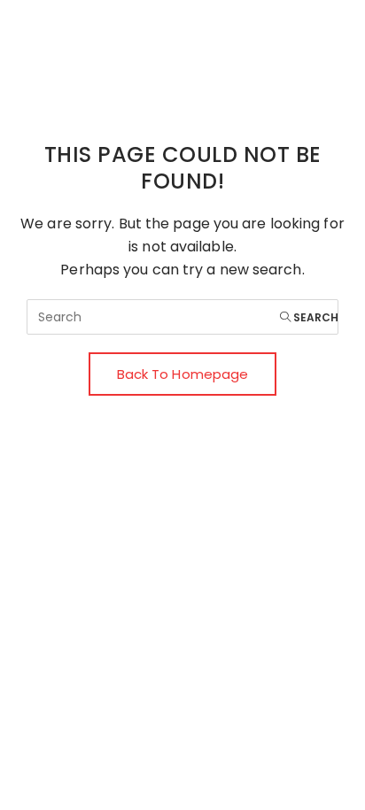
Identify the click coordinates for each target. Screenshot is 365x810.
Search (314, 317)
